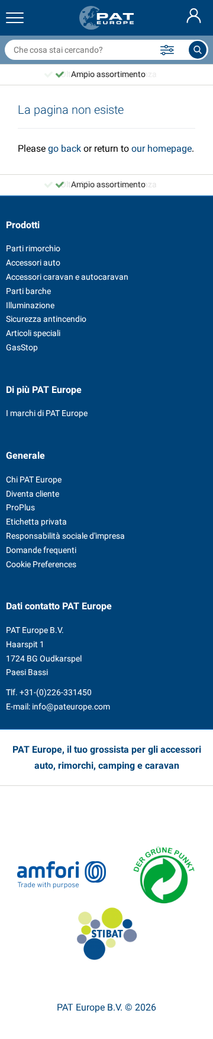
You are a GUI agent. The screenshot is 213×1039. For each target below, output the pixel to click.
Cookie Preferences (41, 564)
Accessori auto (33, 262)
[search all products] (197, 50)
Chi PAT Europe (34, 479)
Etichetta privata (36, 521)
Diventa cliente (32, 493)
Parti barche (28, 291)
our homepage (161, 148)
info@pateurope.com (71, 706)
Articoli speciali (33, 333)
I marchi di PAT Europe (47, 413)
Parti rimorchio (33, 248)
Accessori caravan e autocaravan (67, 277)
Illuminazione (30, 305)
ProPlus (20, 507)
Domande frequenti (41, 550)
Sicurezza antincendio (46, 319)
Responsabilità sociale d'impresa (65, 536)
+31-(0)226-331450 (56, 692)
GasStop (22, 347)
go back (64, 148)
